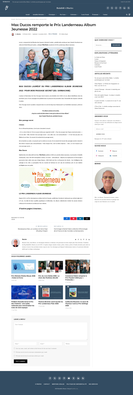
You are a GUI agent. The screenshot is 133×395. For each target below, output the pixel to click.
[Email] (5, 53)
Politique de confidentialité (76, 384)
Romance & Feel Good (100, 63)
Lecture (97, 59)
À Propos (38, 384)
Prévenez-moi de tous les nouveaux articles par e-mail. (30, 356)
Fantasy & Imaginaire (100, 61)
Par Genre (63, 14)
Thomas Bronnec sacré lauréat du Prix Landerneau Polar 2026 (50, 303)
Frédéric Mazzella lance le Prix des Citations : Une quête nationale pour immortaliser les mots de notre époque (22, 304)
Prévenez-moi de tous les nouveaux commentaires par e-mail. (31, 352)
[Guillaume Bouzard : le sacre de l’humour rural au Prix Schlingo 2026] (77, 292)
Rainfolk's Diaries (65, 7)
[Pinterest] (5, 49)
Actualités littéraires (38, 14)
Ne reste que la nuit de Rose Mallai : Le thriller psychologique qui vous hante (31, 2)
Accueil (27, 14)
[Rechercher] (127, 15)
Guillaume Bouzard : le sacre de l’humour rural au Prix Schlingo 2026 (76, 304)
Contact (105, 14)
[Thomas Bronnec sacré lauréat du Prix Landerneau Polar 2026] (50, 292)
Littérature (73, 14)
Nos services (93, 384)
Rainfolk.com (74, 388)
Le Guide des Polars (100, 57)
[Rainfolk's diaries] (6, 8)
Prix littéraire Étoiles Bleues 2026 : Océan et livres (23, 277)
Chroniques (52, 14)
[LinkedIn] (5, 45)
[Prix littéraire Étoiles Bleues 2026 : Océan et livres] (23, 266)
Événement (95, 14)
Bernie (19, 34)
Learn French (85, 14)
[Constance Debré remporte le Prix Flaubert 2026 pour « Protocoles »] (77, 266)
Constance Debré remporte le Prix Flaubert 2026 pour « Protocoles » (76, 278)
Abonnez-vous (100, 134)
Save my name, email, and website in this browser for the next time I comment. (36, 348)
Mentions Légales (58, 384)
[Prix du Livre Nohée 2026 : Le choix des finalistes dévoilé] (50, 266)
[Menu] (129, 15)
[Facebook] (5, 40)
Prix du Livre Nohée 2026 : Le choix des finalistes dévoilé (48, 277)
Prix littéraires (52, 34)
